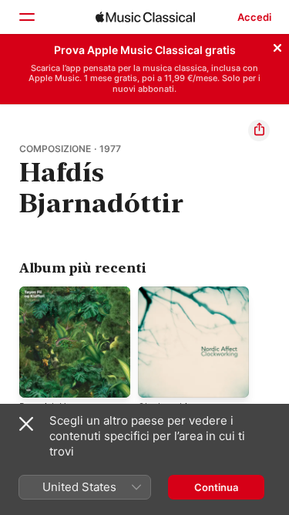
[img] (145, 17)
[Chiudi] (277, 45)
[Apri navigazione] (26, 17)
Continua (216, 487)
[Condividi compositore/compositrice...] (259, 130)
